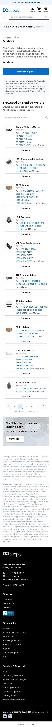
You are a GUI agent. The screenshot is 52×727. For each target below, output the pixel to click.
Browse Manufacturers (14, 632)
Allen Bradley (26, 26)
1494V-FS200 (39, 165)
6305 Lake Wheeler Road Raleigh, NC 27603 (15, 566)
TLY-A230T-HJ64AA (23, 145)
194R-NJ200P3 (35, 226)
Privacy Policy (10, 695)
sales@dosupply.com (17, 579)
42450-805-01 (23, 310)
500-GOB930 (21, 313)
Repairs (7, 648)
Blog (5, 656)
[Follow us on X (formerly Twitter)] (10, 716)
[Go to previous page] (8, 406)
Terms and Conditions (14, 699)
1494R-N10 (32, 168)
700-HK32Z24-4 (22, 336)
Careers (7, 607)
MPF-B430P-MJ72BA (29, 356)
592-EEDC (36, 281)
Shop (14, 26)
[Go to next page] (43, 406)
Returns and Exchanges (15, 679)
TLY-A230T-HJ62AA (29, 133)
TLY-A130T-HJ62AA (23, 136)
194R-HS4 (20, 229)
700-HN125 (39, 330)
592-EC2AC (20, 284)
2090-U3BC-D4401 (24, 203)
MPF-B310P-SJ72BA (23, 362)
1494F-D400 (26, 165)
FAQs (5, 671)
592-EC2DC (31, 284)
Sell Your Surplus (10, 652)
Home (6, 26)
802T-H (43, 388)
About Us (7, 599)
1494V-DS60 (21, 168)
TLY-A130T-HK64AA (23, 142)
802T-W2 (19, 391)
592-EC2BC (42, 284)
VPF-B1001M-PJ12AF (24, 261)
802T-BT (28, 391)
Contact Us (8, 603)
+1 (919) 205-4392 (15, 573)
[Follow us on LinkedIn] (5, 716)
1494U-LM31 (21, 171)
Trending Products (12, 640)
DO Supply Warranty (13, 675)
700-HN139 (32, 333)
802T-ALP (34, 388)
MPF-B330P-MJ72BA (24, 359)
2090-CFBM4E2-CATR (25, 194)
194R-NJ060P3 (38, 223)
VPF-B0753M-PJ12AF (24, 255)
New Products (10, 636)
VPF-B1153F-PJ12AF (28, 249)
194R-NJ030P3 (22, 226)
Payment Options (12, 691)
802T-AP (25, 388)
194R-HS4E (25, 223)
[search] (46, 17)
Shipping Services (12, 687)
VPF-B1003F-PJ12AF (24, 252)
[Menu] (5, 17)
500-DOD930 (27, 307)
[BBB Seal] (26, 613)
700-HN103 (21, 333)
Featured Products (12, 644)
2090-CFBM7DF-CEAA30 (32, 191)
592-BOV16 (25, 281)
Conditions (8, 683)
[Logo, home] (12, 10)
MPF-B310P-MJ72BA (24, 368)
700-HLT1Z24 (27, 330)
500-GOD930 (36, 310)
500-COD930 (41, 307)
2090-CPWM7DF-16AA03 (26, 197)
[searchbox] (29, 17)
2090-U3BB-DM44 (23, 200)
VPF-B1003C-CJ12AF (24, 258)
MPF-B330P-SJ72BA (24, 365)
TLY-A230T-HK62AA (24, 139)
